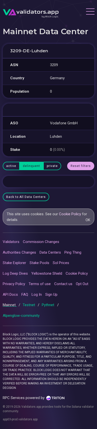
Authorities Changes (19, 252)
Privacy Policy (14, 284)
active (11, 166)
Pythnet (48, 305)
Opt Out (82, 284)
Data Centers (50, 252)
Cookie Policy (70, 214)
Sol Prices (61, 263)
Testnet (29, 305)
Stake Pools (39, 263)
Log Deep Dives (15, 273)
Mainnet (10, 305)
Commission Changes (41, 242)
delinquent (31, 166)
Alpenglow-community (21, 315)
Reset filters (81, 166)
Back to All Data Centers (26, 197)
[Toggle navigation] (90, 12)
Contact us (63, 284)
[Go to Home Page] (31, 12)
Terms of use (40, 284)
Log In (37, 294)
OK (88, 220)
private (52, 166)
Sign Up (51, 294)
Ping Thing (72, 252)
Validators (11, 242)
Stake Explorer (14, 263)
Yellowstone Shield (46, 273)
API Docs (10, 294)
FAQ (24, 294)
